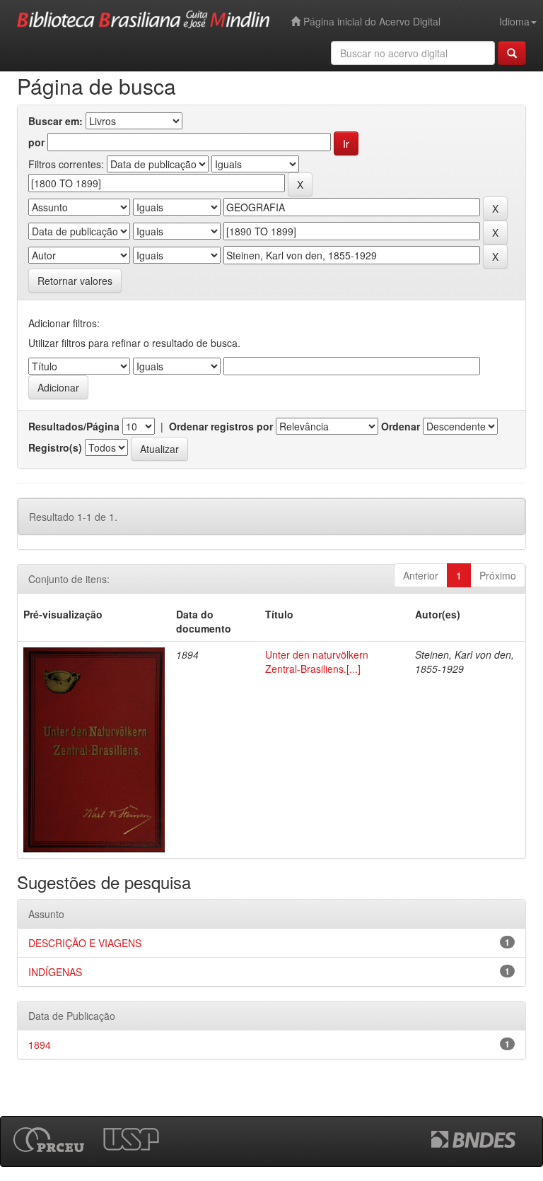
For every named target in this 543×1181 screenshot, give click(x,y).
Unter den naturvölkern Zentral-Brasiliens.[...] (316, 661)
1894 (39, 1045)
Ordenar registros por (221, 426)
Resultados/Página (73, 426)
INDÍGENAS (55, 972)
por (36, 142)
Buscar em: (55, 121)
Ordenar (400, 426)
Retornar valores (74, 281)
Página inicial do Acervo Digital (370, 21)
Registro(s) (55, 447)
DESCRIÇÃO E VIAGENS (84, 943)
